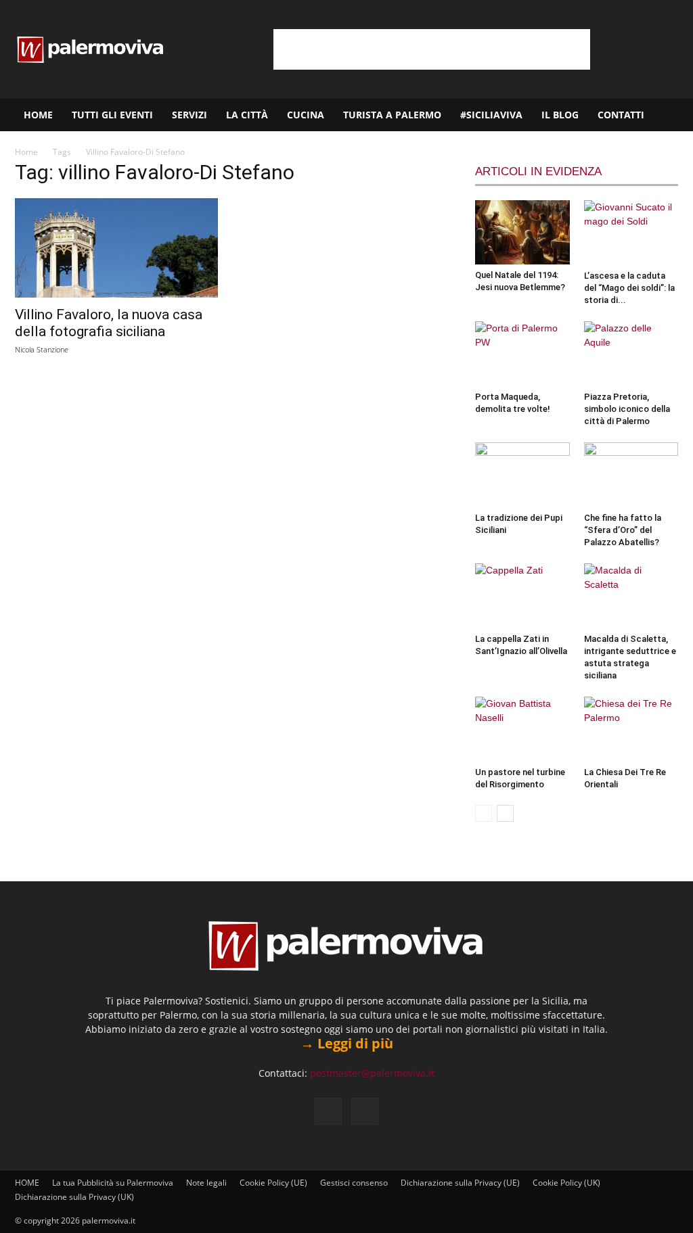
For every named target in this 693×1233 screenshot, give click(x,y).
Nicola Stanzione (41, 349)
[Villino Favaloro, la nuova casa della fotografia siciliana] (116, 248)
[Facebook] (328, 1111)
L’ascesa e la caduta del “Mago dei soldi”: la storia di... (629, 288)
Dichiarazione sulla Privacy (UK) (74, 1197)
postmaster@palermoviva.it (372, 1073)
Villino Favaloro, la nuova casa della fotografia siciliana (108, 323)
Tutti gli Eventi (112, 114)
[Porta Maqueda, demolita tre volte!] (522, 353)
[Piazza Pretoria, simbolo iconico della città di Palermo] (631, 353)
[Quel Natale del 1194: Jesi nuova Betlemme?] (522, 232)
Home (26, 152)
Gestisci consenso (354, 1182)
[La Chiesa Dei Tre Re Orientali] (631, 729)
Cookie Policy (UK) (566, 1182)
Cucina (305, 114)
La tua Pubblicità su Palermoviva (112, 1182)
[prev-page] (483, 813)
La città (247, 114)
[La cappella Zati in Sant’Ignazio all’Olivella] (522, 595)
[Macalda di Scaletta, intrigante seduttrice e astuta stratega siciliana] (631, 595)
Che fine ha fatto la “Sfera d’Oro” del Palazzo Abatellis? (622, 530)
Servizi (189, 114)
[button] (677, 116)
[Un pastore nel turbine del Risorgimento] (522, 729)
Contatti (621, 114)
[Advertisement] (431, 49)
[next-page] (505, 813)
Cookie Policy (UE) (273, 1182)
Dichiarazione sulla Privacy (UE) (460, 1182)
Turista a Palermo (392, 114)
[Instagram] (364, 1111)
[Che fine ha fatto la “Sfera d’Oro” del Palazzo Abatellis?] (631, 474)
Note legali (206, 1182)
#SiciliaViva (491, 114)
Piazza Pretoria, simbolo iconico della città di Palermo (627, 409)
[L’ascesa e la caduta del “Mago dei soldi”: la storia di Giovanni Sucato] (631, 232)
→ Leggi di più (346, 1043)
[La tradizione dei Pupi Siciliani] (522, 474)
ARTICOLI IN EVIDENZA (538, 171)
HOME (38, 114)
